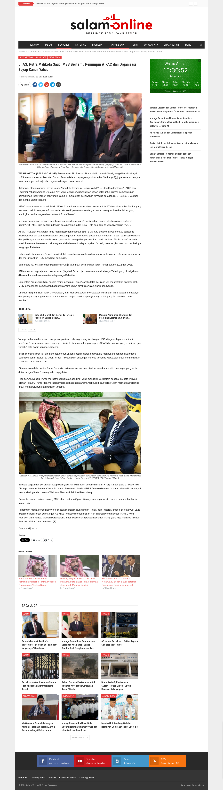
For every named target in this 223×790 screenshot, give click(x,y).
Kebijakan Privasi (67, 777)
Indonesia (97, 44)
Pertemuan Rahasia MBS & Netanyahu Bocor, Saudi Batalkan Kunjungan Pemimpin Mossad (119, 581)
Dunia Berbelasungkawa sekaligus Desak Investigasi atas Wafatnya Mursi (70, 3)
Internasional (26, 57)
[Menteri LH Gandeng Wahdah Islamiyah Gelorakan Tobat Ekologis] (119, 707)
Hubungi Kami (87, 777)
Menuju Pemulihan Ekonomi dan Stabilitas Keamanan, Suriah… (115, 316)
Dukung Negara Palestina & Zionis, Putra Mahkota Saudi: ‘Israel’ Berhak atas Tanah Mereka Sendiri (79, 581)
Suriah (26, 614)
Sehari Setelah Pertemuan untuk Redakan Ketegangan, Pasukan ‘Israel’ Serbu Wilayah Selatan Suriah (171, 157)
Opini (135, 44)
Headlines (64, 44)
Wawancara (151, 44)
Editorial (80, 44)
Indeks (48, 44)
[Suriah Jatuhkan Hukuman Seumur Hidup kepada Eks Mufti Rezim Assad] (40, 666)
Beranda (35, 44)
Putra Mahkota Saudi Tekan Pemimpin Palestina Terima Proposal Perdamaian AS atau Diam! (37, 581)
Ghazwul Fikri (171, 44)
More (188, 44)
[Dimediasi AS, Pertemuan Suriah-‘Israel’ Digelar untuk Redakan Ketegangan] (119, 666)
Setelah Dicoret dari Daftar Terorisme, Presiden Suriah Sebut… (54, 316)
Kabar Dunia (118, 44)
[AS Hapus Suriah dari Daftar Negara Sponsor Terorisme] (119, 625)
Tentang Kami (37, 777)
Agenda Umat (29, 696)
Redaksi (52, 777)
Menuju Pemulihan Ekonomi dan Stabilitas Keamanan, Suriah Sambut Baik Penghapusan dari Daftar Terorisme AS (174, 122)
